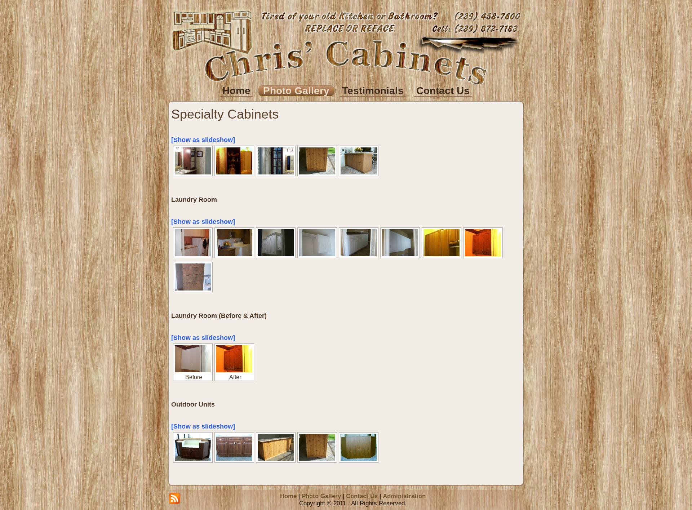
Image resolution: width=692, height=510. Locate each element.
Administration (404, 496)
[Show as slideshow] (203, 139)
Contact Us (362, 496)
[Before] (193, 358)
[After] (234, 358)
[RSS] (174, 498)
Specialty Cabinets (225, 114)
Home (288, 496)
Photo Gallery (321, 496)
